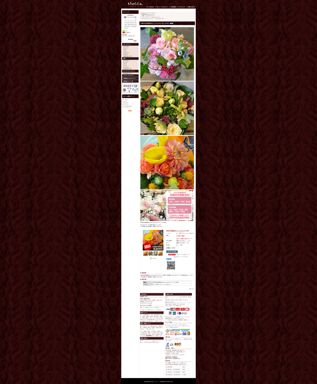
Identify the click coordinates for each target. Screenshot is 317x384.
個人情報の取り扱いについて (151, 381)
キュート (125, 48)
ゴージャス (126, 53)
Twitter (124, 101)
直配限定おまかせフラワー (129, 78)
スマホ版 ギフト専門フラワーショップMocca (150, 310)
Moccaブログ (125, 104)
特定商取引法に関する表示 (166, 381)
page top (191, 288)
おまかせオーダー (127, 56)
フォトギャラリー (126, 107)
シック (125, 51)
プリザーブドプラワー (128, 75)
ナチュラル (126, 46)
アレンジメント (127, 44)
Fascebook (125, 99)
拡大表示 (154, 258)
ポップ (125, 49)
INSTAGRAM (125, 103)
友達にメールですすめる (182, 256)
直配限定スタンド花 (128, 81)
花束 (124, 58)
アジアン (125, 54)
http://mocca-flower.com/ (151, 342)
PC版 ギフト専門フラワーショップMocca (149, 307)
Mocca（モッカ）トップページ (148, 13)
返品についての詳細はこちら (183, 254)
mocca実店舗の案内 (127, 106)
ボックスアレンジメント (129, 71)
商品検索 (130, 39)
